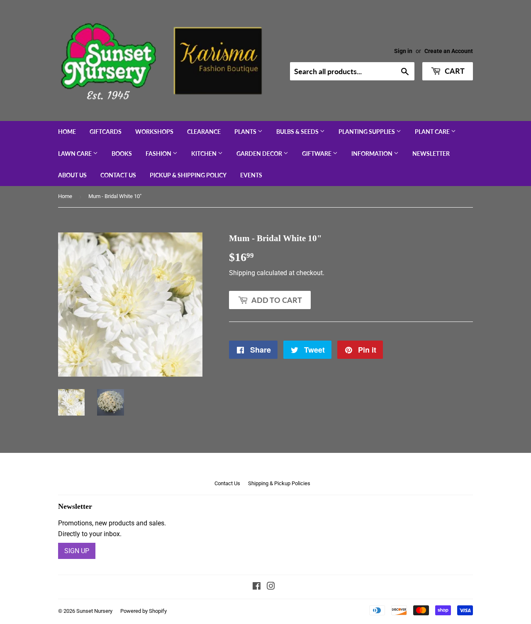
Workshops (154, 131)
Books (122, 153)
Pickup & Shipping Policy (188, 175)
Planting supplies (367, 131)
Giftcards (106, 131)
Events (251, 175)
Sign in (403, 51)
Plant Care (433, 131)
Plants (246, 131)
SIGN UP (76, 551)
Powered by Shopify (143, 611)
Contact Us (118, 175)
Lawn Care (75, 153)
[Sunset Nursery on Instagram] (271, 587)
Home (67, 131)
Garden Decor (259, 153)
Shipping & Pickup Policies (279, 483)
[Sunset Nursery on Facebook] (256, 587)
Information (372, 153)
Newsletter (431, 153)
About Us (72, 175)
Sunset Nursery (94, 611)
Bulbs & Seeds (298, 131)
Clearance (204, 131)
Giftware (317, 153)
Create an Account (448, 51)
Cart (454, 70)
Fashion (159, 153)
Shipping (242, 273)
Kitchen (204, 153)
